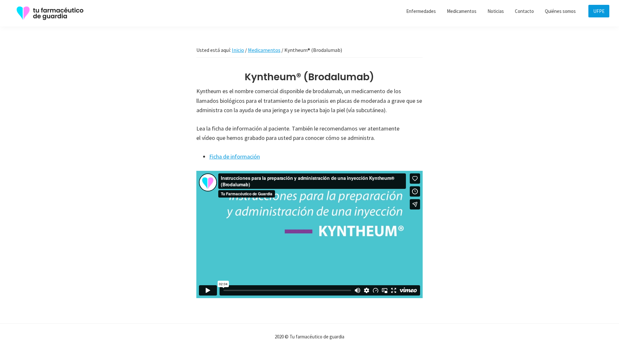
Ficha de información (234, 156)
